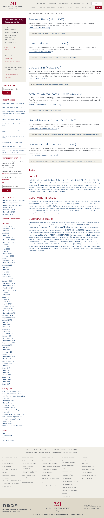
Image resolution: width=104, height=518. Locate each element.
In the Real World (6, 466)
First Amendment (57, 134)
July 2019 (5, 322)
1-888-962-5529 (6, 511)
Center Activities (10, 29)
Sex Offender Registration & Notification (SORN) (14, 68)
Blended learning (6, 478)
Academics (41, 8)
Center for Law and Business (29, 460)
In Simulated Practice (7, 463)
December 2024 (8, 228)
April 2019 (6, 329)
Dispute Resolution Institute (29, 463)
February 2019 (8, 334)
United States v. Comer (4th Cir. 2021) (53, 120)
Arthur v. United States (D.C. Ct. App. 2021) (56, 94)
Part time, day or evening (8, 475)
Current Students (52, 3)
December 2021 (8, 260)
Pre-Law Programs (47, 472)
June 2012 (6, 372)
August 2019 (7, 320)
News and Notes (10, 35)
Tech (88, 3)
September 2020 (9, 290)
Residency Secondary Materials (12, 61)
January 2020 (7, 308)
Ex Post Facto (56, 33)
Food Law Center (27, 468)
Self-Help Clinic (46, 475)
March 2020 (7, 304)
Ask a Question (85, 460)
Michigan (63, 33)
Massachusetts (51, 84)
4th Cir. (57, 57)
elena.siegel (7, 182)
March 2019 (6, 331)
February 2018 (8, 352)
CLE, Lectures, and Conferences (70, 481)
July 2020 (6, 295)
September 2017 (8, 361)
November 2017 (8, 357)
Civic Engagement (67, 478)
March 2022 (7, 254)
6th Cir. (49, 33)
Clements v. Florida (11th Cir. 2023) (12, 146)
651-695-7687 (5, 179)
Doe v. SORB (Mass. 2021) (45, 67)
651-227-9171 (16, 511)
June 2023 (6, 235)
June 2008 (6, 379)
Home (6, 27)
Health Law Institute (27, 466)
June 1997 (6, 384)
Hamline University (77, 514)
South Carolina (72, 57)
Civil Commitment (10, 42)
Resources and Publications (9, 38)
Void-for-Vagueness (93, 134)
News (83, 3)
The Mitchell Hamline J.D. (9, 458)
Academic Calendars (68, 475)
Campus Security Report (68, 465)
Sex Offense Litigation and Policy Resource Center (45, 13)
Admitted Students (41, 3)
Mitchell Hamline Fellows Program (51, 466)
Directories (64, 493)
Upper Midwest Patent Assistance (50, 485)
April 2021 (6, 274)
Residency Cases (8, 58)
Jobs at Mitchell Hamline (88, 469)
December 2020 (8, 210)
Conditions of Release (65, 161)
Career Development (63, 3)
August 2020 (7, 293)
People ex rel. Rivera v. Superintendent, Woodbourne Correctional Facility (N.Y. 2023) (13, 113)
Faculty (69, 8)
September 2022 (9, 242)
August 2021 (7, 265)
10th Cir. (49, 161)
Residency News (8, 64)
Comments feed (8, 438)
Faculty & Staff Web (75, 3)
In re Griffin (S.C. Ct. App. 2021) (48, 43)
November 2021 (8, 263)
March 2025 (7, 226)
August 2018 (7, 345)
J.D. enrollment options (9, 469)
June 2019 (6, 325)
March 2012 (6, 375)
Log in (4, 433)
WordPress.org (8, 440)
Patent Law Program (28, 472)
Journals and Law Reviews (10, 483)
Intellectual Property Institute (29, 471)
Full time (4, 472)
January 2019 (7, 336)
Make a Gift (85, 463)
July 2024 (6, 231)
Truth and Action (46, 483)
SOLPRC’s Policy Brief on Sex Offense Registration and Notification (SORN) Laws (13, 203)
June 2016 (6, 368)
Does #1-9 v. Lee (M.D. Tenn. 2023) (12, 107)
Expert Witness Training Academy (50, 460)
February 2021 (7, 279)
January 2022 (7, 258)
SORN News (7, 77)
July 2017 (5, 366)
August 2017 (7, 363)
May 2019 (6, 327)
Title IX (63, 468)
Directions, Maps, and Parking (69, 490)
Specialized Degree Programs (11, 481)
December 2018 (8, 338)
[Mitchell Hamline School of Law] (13, 6)
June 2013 (6, 370)
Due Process (63, 57)
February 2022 (8, 256)
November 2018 (8, 340)
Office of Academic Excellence (49, 469)
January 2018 (7, 354)
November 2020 (8, 212)
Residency (8, 55)
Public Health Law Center (28, 480)
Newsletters (7, 403)
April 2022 (6, 251)
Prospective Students (46, 449)
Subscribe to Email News (88, 466)
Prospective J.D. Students (55, 8)
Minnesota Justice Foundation (49, 463)
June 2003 (6, 382)
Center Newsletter (11, 32)
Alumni (76, 8)
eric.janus (6, 173)
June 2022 (6, 247)
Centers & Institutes (28, 458)
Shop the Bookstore (87, 478)
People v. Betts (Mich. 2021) (46, 19)
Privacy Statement (66, 496)
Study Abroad (6, 486)
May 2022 (6, 249)
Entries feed (7, 436)
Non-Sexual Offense (62, 84)
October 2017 (7, 359)
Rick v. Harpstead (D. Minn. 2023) (12, 119)
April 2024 (6, 233)
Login (98, 7)
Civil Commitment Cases (10, 45)
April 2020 (6, 302)
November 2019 (8, 313)
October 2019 (7, 315)
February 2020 (8, 306)
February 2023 (8, 238)
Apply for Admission (87, 472)
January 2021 (7, 207)
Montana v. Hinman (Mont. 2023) (12, 142)
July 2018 (5, 347)
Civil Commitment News (10, 52)
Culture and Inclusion (67, 484)
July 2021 (5, 267)
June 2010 (6, 377)
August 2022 (7, 244)
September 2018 (8, 343)
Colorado (55, 161)
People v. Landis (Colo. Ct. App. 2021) (52, 144)
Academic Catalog (66, 474)
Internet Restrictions (69, 134)
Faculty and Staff (71, 452)
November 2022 (8, 240)
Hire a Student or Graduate (89, 475)
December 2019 (8, 311)
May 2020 (6, 299)
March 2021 (6, 276)
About (33, 8)
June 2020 (6, 297)
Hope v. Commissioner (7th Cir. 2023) (13, 103)
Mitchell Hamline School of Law (47, 514)
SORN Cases (7, 72)
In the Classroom (6, 460)
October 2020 (7, 214)
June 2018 (6, 350)
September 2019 (8, 318)
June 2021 (6, 270)
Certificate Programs (28, 482)
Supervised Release (81, 134)
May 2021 (6, 272)
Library (83, 8)
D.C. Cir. (49, 110)
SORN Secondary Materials (11, 74)
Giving (90, 8)
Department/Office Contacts (69, 487)
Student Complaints (67, 471)
